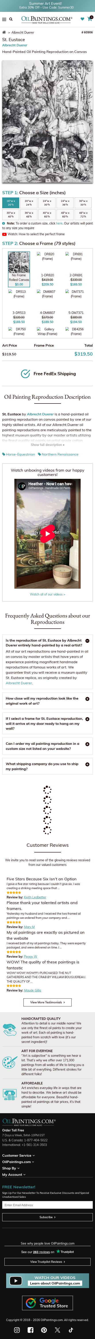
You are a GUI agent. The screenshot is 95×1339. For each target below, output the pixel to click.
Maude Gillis (32, 990)
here (59, 223)
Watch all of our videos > (47, 594)
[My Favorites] (83, 19)
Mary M (29, 927)
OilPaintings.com (52, 1320)
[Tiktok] (70, 1330)
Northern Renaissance (60, 454)
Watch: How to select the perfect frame (36, 234)
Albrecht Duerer (14, 45)
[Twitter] (57, 1330)
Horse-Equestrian (20, 454)
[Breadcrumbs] (4, 32)
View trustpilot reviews (46, 1261)
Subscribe (46, 1217)
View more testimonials (46, 1002)
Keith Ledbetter (35, 897)
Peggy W (30, 957)
